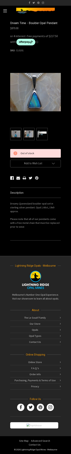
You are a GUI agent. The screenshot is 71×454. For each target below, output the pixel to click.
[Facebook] (29, 2)
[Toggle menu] (5, 11)
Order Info (35, 374)
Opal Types (35, 336)
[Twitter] (34, 2)
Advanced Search (40, 440)
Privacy (35, 386)
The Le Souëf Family (35, 317)
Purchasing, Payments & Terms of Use (35, 380)
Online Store (35, 362)
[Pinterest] (38, 2)
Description (16, 192)
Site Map (24, 440)
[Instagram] (43, 2)
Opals (35, 329)
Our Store (35, 323)
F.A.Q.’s (35, 368)
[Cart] (67, 10)
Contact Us (35, 342)
